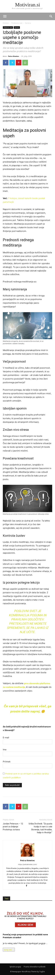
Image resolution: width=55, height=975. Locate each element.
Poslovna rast (16, 23)
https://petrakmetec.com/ (27, 864)
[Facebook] (5, 62)
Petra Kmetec (13, 56)
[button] (51, 16)
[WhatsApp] (25, 62)
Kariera (28, 23)
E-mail (6, 737)
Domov (6, 23)
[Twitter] (12, 62)
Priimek (6, 761)
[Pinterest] (18, 62)
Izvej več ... (9, 949)
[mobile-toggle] (4, 16)
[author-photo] (27, 856)
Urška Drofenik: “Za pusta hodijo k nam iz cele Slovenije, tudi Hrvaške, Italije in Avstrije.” (40, 828)
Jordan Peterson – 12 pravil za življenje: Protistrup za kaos (13, 826)
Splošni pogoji (15, 966)
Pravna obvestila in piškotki (34, 966)
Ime (4, 749)
